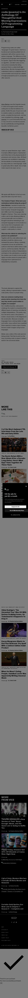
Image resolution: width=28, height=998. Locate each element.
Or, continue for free (15, 514)
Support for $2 (15, 506)
